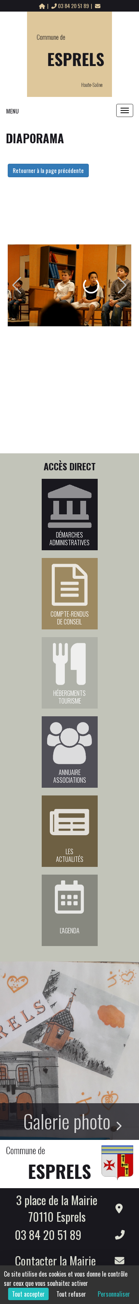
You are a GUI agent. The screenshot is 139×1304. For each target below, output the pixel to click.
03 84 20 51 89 (73, 6)
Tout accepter (28, 1294)
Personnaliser (114, 1294)
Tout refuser (71, 1294)
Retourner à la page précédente (48, 170)
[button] (17, 285)
